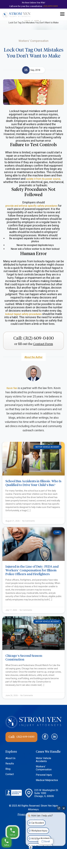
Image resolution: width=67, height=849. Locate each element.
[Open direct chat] (59, 808)
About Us (10, 758)
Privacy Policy (25, 814)
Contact (9, 774)
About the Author (33, 357)
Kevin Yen (12, 388)
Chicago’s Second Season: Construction (24, 657)
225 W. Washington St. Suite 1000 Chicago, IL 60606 (46, 793)
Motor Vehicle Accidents (43, 760)
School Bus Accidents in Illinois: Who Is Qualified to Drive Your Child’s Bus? (33, 483)
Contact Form (43, 344)
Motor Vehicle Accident (47, 447)
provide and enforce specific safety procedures (31, 205)
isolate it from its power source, (43, 178)
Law (57, 532)
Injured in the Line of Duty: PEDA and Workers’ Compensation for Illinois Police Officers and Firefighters (32, 570)
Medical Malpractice (47, 780)
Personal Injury (44, 774)
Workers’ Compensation (44, 768)
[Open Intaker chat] (30, 847)
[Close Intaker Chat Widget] (64, 808)
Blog (7, 768)
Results (9, 763)
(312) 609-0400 (50, 6)
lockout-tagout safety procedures (23, 314)
